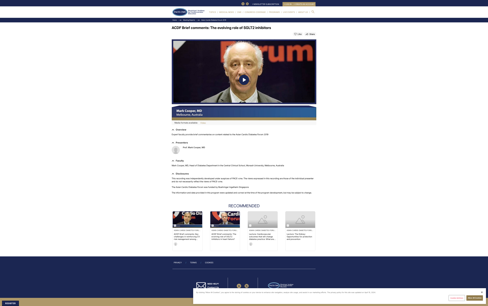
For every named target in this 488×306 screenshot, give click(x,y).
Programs (274, 12)
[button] (178, 160)
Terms (193, 262)
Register (10, 303)
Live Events (289, 12)
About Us (303, 12)
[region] (339, 296)
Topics (212, 12)
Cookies (209, 262)
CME (239, 12)
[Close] (482, 292)
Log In (288, 4)
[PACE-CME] (188, 12)
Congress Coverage (255, 12)
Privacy (178, 262)
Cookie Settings (456, 298)
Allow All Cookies (475, 298)
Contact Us (213, 287)
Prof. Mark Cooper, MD (194, 147)
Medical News (226, 12)
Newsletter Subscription (266, 4)
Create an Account (305, 4)
